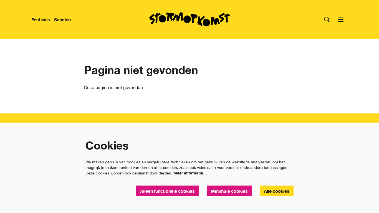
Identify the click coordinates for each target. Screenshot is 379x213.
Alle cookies (276, 191)
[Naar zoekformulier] (327, 19)
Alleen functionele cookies (167, 191)
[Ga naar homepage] (189, 19)
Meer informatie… (190, 173)
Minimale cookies (229, 191)
